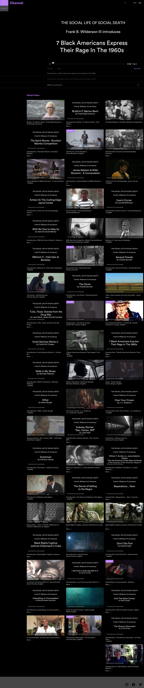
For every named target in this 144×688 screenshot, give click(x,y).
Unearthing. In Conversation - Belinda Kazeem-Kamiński (124, 572)
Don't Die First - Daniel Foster (85, 544)
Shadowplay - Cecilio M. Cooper (85, 313)
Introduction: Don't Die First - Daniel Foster (124, 544)
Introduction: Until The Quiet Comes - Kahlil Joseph (124, 600)
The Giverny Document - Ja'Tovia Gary (85, 627)
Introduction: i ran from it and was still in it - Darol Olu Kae (85, 572)
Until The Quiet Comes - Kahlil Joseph (85, 600)
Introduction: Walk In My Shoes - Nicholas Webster (45, 373)
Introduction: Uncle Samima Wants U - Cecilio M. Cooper (45, 343)
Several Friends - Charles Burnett (85, 258)
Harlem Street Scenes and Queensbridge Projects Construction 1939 (124, 143)
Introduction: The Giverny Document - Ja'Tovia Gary (124, 628)
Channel (16, 3)
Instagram (127, 684)
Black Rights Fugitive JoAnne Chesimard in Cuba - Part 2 (85, 516)
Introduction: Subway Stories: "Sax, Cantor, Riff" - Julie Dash (85, 429)
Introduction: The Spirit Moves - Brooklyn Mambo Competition (45, 143)
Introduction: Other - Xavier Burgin (45, 401)
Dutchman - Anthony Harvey (124, 428)
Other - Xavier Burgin (124, 372)
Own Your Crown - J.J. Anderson (85, 401)
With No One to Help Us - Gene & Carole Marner (85, 230)
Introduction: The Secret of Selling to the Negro (85, 487)
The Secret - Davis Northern (85, 141)
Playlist (4, 8)
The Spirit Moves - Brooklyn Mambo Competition (124, 111)
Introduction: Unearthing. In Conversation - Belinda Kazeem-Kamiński (45, 600)
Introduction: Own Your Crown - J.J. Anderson (124, 401)
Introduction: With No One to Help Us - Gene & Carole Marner (45, 231)
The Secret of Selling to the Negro (45, 487)
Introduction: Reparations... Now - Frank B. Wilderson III (124, 487)
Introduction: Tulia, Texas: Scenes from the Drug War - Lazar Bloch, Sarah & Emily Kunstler (45, 314)
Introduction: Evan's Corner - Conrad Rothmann (124, 201)
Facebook (133, 684)
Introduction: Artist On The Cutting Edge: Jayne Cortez (45, 202)
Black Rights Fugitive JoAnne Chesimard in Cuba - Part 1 (124, 516)
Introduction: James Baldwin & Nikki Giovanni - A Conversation (85, 172)
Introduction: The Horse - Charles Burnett (85, 285)
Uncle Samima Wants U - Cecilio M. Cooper (124, 313)
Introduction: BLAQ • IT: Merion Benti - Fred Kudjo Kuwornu (85, 113)
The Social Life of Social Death (36, 118)
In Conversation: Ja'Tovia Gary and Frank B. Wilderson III (45, 628)
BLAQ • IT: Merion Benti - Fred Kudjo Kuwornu (45, 112)
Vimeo (140, 684)
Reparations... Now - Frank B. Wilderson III (45, 515)
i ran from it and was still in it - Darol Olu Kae (45, 572)
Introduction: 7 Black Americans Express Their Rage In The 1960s (124, 343)
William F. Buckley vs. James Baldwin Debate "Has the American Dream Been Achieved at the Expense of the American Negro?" (85, 459)
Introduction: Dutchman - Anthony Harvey (45, 457)
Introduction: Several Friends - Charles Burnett (124, 258)
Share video (137, 68)
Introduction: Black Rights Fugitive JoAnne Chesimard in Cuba (45, 545)
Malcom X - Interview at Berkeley (124, 230)
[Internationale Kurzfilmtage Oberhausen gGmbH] (4, 3)
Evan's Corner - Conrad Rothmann (85, 201)
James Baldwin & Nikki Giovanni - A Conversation (45, 171)
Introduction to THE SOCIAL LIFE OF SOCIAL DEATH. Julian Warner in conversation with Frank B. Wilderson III (124, 658)
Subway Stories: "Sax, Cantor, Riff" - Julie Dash (45, 428)
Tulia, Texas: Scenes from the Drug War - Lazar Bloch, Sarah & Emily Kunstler (124, 285)
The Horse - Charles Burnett (45, 285)
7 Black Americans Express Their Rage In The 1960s (85, 343)
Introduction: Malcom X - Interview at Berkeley (45, 258)
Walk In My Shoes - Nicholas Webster (85, 372)
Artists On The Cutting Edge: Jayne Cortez (124, 171)
